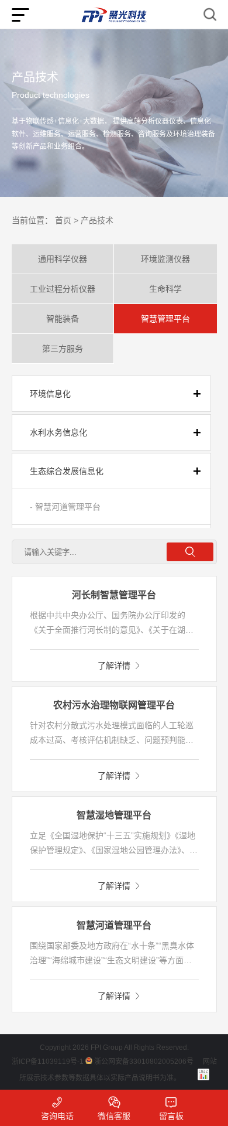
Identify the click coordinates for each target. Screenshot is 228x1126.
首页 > (66, 220)
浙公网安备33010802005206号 (144, 1061)
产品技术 (97, 220)
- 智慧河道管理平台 (65, 506)
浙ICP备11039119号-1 (48, 1061)
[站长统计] (203, 1074)
